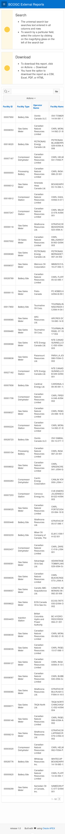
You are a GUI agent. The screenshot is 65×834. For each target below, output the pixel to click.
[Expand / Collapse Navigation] (4, 4)
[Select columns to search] (7, 91)
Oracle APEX (49, 828)
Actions (30, 98)
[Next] (59, 798)
